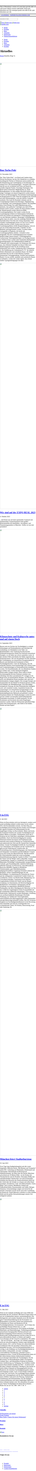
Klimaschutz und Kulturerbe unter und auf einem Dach (17, 637)
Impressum (7, 1465)
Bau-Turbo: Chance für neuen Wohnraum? (13, 1417)
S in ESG (4, 815)
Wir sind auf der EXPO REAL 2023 (17, 512)
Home (2, 56)
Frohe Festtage (4, 1415)
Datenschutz (7, 1467)
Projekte (3, 1421)
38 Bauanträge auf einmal (8, 1413)
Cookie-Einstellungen (10, 1468)
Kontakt (2, 1428)
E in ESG (4, 1305)
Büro (1, 1424)
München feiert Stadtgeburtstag (15, 1159)
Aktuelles (3, 1410)
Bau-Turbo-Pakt (8, 170)
